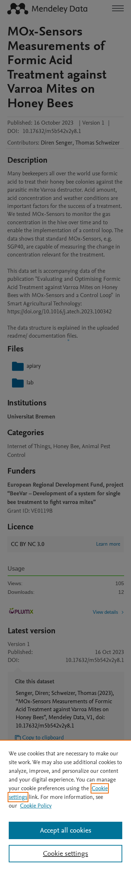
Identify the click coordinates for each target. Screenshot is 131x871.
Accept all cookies (65, 830)
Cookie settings (65, 853)
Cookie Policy (36, 806)
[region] (65, 805)
